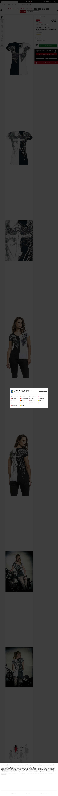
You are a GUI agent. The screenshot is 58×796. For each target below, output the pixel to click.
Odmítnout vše (29, 793)
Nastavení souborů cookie (28, 773)
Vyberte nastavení (44, 793)
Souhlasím (14, 793)
